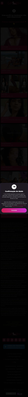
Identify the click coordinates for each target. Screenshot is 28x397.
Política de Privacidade (17, 206)
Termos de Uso (21, 205)
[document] (14, 198)
